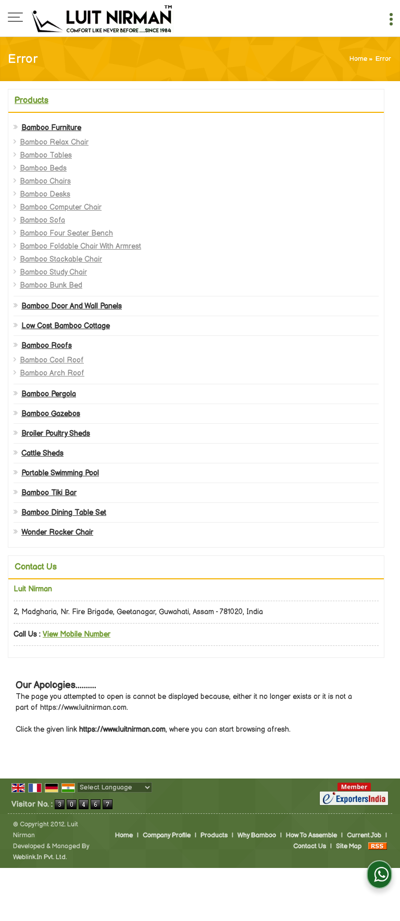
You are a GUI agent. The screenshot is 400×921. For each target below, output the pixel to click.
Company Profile (167, 835)
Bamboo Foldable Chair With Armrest (80, 246)
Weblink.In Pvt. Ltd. (40, 857)
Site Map (348, 846)
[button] (76, 634)
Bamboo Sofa (42, 220)
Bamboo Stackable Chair (61, 259)
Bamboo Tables (46, 155)
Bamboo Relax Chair (54, 142)
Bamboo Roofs (46, 345)
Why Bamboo (257, 835)
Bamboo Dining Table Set (63, 512)
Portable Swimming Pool (60, 473)
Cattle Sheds (42, 453)
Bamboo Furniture (51, 127)
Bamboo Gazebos (50, 413)
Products (31, 101)
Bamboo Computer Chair (61, 207)
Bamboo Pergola (48, 394)
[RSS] (377, 846)
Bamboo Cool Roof (52, 360)
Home (358, 59)
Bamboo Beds (43, 168)
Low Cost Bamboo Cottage (65, 325)
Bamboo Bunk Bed (51, 285)
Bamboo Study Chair (53, 272)
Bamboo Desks (45, 194)
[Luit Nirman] (102, 18)
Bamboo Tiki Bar (49, 492)
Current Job (364, 835)
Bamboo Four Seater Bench (66, 233)
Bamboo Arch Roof (52, 373)
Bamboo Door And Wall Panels (71, 306)
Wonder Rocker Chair (57, 532)
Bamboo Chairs (45, 181)
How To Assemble (311, 835)
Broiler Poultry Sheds (55, 433)
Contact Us (309, 846)
